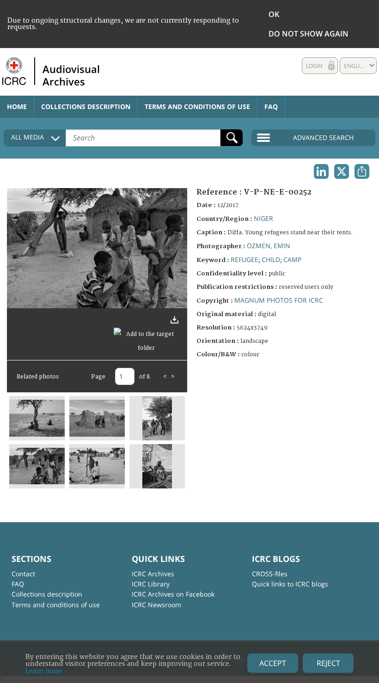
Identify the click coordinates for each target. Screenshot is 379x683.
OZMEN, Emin (268, 245)
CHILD (271, 259)
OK (274, 14)
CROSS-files (269, 573)
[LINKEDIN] (321, 171)
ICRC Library (151, 583)
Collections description (85, 106)
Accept (272, 663)
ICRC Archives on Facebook (173, 594)
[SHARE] (362, 171)
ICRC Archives (153, 573)
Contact (23, 573)
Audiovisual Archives (71, 75)
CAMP (292, 259)
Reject (328, 663)
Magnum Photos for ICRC (278, 300)
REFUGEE (244, 259)
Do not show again (308, 34)
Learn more (43, 671)
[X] (341, 171)
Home (17, 106)
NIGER (263, 218)
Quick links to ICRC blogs (290, 583)
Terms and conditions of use (197, 106)
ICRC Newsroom (156, 604)
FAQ (271, 106)
